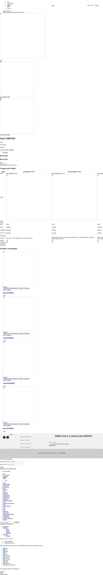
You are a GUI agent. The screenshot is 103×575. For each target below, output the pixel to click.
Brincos (8, 530)
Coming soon (6, 495)
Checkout (5, 492)
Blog (4, 488)
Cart (4, 491)
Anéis (15, 12)
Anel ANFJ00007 (8, 338)
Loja (4, 473)
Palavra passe (3, 464)
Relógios (8, 536)
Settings (3, 171)
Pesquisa (17, 522)
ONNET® (62, 453)
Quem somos (6, 475)
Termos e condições (25, 440)
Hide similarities (9, 541)
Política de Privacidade (63, 444)
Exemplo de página (7, 500)
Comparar (20, 288)
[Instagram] (7, 437)
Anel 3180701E (27, 171)
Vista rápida (26, 288)
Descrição (5, 152)
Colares (8, 532)
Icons (4, 504)
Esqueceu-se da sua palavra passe (8, 468)
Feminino (11, 12)
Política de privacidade (25, 436)
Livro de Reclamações (25, 447)
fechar (6, 574)
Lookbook (5, 511)
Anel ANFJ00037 (8, 293)
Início (4, 483)
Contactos (5, 476)
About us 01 (6, 485)
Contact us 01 (6, 496)
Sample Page (6, 517)
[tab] (50, 152)
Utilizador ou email (5, 461)
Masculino (5, 534)
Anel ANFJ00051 (8, 428)
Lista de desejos (7, 506)
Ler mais (8, 233)
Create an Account (7, 459)
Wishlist (5, 519)
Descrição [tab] (4, 156)
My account (6, 512)
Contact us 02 (6, 498)
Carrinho (5, 489)
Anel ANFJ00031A (72, 171)
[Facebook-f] (4, 437)
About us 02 (6, 487)
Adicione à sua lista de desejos (10, 288)
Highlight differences (10, 543)
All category (6, 526)
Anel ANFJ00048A (9, 383)
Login (2, 467)
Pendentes (8, 533)
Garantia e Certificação (25, 443)
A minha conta (6, 484)
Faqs (4, 502)
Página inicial (6, 12)
